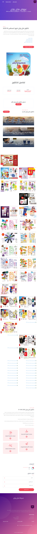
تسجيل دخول (15, 1)
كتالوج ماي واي (19, 521)
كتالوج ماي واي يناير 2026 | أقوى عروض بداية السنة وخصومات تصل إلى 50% (18, 144)
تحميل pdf (18, 104)
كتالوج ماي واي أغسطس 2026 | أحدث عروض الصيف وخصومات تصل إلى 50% (18, 122)
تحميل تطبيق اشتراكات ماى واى (28, 42)
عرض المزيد (6, 111)
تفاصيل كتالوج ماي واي (29, 39)
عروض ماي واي (30, 38)
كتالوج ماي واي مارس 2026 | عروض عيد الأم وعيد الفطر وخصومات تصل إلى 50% (18, 133)
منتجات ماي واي (5, 521)
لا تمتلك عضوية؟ (8, 1)
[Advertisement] (18, 10)
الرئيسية (33, 521)
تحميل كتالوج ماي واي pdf (29, 41)
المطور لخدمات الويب (17, 532)
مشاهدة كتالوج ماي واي (29, 40)
